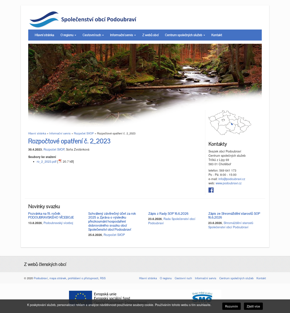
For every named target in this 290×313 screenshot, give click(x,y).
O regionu (67, 35)
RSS (103, 278)
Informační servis (122, 35)
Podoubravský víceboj (58, 223)
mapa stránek (57, 278)
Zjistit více (253, 306)
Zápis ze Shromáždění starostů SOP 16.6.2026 (234, 215)
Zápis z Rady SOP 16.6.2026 (168, 213)
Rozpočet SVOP (84, 133)
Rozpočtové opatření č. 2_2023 (69, 141)
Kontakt (216, 35)
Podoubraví (41, 278)
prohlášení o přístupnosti (83, 278)
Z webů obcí (150, 35)
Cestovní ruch (92, 35)
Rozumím (231, 306)
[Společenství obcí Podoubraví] (92, 19)
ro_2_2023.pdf (46, 161)
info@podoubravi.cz (231, 179)
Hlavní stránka (44, 35)
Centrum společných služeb (184, 35)
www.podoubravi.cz (229, 183)
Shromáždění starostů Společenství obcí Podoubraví (230, 225)
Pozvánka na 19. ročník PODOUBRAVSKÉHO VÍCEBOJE (51, 215)
